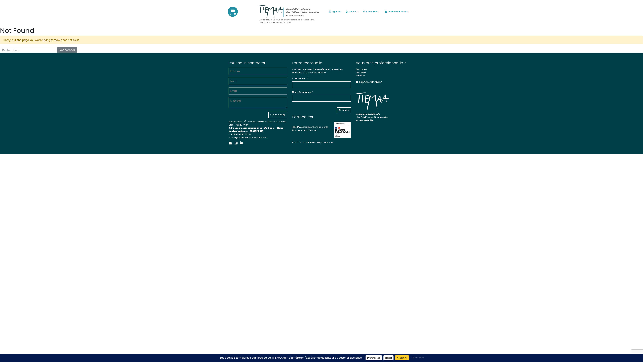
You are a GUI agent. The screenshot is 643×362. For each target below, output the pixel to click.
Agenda (336, 11)
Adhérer (360, 75)
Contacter (277, 115)
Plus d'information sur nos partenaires (312, 142)
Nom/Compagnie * (302, 92)
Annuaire (353, 11)
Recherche (372, 11)
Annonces (361, 69)
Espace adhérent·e (398, 11)
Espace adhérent (370, 82)
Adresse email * (301, 78)
